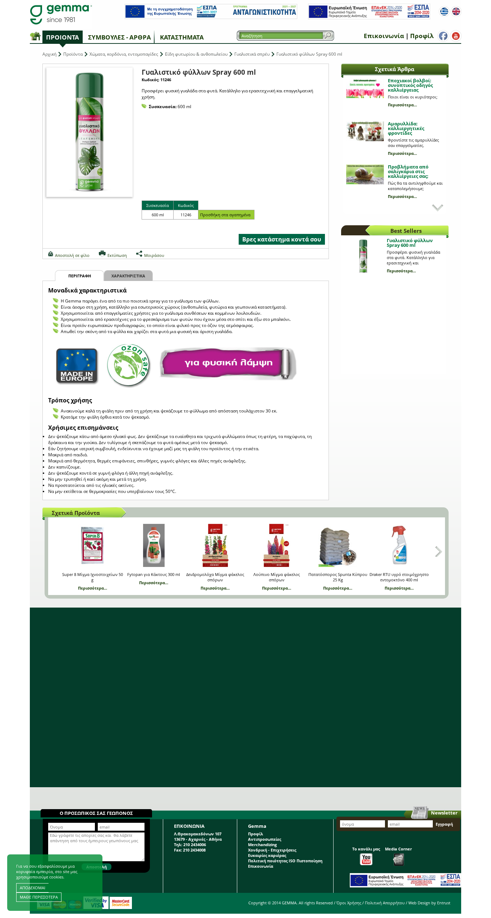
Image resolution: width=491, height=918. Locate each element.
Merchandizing (262, 844)
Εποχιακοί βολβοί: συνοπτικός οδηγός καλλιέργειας (410, 85)
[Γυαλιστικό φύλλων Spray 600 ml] (89, 132)
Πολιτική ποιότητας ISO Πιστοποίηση (285, 860)
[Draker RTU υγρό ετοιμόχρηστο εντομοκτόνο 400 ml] (399, 545)
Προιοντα (62, 37)
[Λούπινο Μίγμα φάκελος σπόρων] (276, 545)
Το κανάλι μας (366, 849)
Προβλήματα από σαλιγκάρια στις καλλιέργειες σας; (408, 171)
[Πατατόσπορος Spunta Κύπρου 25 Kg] (337, 545)
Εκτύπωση (117, 255)
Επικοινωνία (384, 36)
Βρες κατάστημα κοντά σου (281, 239)
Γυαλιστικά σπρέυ (252, 54)
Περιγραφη (79, 275)
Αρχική (49, 54)
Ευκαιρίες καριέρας (267, 855)
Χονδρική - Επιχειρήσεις (272, 850)
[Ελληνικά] (444, 11)
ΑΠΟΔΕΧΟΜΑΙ (32, 887)
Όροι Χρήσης (348, 902)
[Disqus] (245, 697)
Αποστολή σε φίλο (72, 255)
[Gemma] (61, 14)
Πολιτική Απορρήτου (385, 902)
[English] (456, 11)
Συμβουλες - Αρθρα (119, 37)
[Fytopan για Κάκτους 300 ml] (153, 545)
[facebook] (443, 36)
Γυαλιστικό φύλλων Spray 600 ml (410, 242)
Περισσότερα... (402, 104)
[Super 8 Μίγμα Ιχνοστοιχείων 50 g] (92, 545)
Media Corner (398, 849)
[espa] (211, 17)
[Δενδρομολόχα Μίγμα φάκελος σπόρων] (215, 545)
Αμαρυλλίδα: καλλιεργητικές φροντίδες (406, 128)
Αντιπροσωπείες (264, 839)
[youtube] (455, 36)
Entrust (443, 902)
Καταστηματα (182, 37)
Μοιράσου (154, 255)
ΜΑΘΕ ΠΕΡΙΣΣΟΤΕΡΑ (39, 897)
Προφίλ (421, 36)
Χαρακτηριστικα (128, 275)
